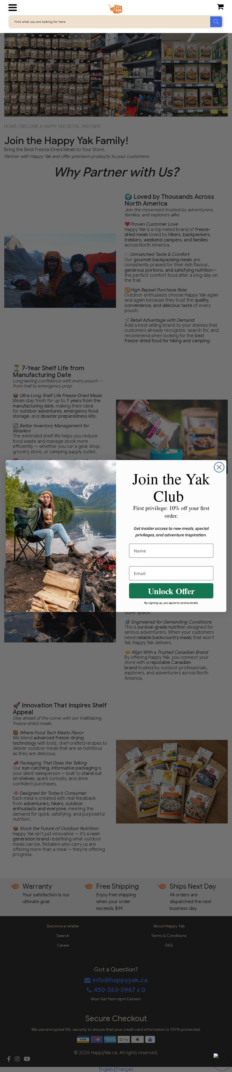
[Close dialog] (219, 467)
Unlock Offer (171, 591)
